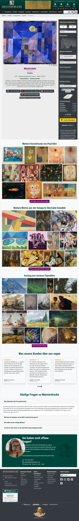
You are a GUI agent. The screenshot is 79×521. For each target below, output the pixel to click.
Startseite (4, 15)
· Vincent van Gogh (51, 473)
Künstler (15, 12)
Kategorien (21, 12)
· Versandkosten (37, 479)
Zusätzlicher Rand (63, 29)
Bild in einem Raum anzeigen (31, 94)
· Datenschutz (23, 479)
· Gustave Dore (50, 483)
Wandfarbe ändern (48, 91)
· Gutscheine (36, 486)
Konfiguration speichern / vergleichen (68, 90)
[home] (3, 11)
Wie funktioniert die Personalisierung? (15, 401)
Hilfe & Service (53, 12)
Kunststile (28, 12)
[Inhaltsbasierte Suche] (72, 12)
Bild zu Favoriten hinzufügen (31, 91)
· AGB (21, 477)
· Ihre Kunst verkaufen (38, 477)
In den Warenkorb (69, 120)
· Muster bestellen (37, 488)
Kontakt (60, 12)
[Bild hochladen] (75, 12)
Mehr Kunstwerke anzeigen (39, 345)
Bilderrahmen (35, 12)
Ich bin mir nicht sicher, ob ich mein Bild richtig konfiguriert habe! (23, 428)
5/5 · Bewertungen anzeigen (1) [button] (33, 97)
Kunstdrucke (8, 12)
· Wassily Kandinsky (51, 479)
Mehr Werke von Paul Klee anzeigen (40, 201)
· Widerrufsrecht (23, 481)
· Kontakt (22, 473)
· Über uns (22, 484)
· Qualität (35, 481)
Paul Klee (24, 15)
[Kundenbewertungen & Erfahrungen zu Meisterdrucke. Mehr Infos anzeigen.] (10, 495)
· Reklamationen (23, 483)
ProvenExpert (11, 380)
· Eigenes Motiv (37, 475)
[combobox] (68, 32)
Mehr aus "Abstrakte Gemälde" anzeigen (40, 269)
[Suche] (69, 12)
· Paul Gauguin (50, 477)
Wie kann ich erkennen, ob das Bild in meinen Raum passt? (21, 417)
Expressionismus (17, 15)
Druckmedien (44, 12)
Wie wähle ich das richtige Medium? (14, 422)
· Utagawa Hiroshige (51, 481)
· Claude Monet (50, 475)
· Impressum (23, 475)
